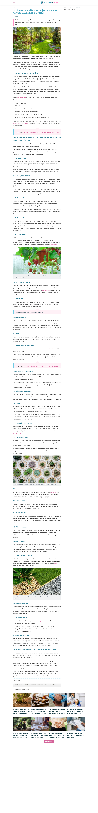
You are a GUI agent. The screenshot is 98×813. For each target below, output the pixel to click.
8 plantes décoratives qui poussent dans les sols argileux (41, 366)
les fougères (53, 244)
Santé (51, 708)
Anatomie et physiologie (55, 732)
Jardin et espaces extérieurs (26, 6)
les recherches (21, 97)
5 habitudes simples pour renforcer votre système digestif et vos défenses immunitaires (57, 735)
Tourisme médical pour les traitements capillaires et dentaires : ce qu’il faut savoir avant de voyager (57, 711)
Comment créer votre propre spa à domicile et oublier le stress (39, 735)
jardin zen (54, 492)
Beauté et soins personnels (38, 732)
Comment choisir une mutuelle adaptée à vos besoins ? (75, 735)
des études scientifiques (20, 123)
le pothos (52, 349)
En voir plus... (49, 741)
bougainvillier (46, 290)
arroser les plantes (25, 214)
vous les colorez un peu (20, 194)
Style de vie (16, 6)
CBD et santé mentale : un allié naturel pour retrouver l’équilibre (21, 735)
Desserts (33, 708)
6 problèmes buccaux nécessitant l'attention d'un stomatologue (75, 711)
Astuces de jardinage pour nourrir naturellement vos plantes (41, 132)
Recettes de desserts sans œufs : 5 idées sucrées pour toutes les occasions (39, 711)
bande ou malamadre (46, 226)
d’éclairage (38, 621)
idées (55, 563)
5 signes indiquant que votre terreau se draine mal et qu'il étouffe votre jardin (21, 711)
